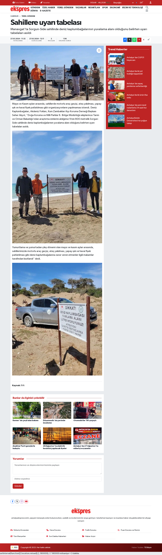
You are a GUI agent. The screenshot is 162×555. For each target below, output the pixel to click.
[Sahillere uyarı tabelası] (57, 73)
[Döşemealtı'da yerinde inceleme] (57, 410)
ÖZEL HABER (48, 7)
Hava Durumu (55, 530)
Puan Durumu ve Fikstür (130, 530)
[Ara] (147, 7)
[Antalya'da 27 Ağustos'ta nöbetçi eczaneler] (87, 436)
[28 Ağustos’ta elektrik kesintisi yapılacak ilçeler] (57, 436)
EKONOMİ (115, 7)
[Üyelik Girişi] (149, 2)
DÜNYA (34, 11)
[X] (17, 501)
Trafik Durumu (90, 530)
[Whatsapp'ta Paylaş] (134, 40)
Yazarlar (46, 3)
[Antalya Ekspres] (20, 9)
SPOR (105, 7)
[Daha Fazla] (139, 40)
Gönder (18, 486)
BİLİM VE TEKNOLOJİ (132, 7)
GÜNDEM (35, 7)
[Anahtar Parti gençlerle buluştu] (27, 436)
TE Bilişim (147, 547)
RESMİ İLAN (94, 7)
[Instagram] (22, 501)
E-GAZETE (45, 11)
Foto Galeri (19, 3)
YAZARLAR (80, 7)
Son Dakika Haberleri (57, 536)
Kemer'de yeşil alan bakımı (25, 420)
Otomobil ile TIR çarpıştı (84, 420)
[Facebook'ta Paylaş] (125, 40)
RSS (15, 547)
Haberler (14, 16)
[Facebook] (13, 501)
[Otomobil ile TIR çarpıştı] (87, 410)
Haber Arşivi (90, 536)
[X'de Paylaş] (129, 40)
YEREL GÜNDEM (65, 7)
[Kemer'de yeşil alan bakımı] (27, 410)
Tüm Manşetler (19, 536)
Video (33, 3)
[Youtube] (26, 501)
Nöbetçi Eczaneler (21, 530)
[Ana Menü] (147, 10)
